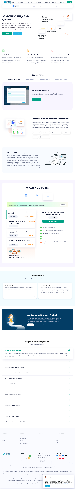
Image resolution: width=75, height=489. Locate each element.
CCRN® (21, 445)
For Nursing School (41, 438)
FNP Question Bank (10, 353)
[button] (37, 353)
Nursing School (23, 438)
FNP (57, 440)
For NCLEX (40, 435)
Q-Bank (10, 355)
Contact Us (4, 440)
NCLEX (57, 438)
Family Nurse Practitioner (59, 353)
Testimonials (4, 438)
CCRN (57, 442)
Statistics (4, 435)
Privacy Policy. (65, 483)
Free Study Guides (23, 448)
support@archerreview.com (45, 455)
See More (42, 296)
